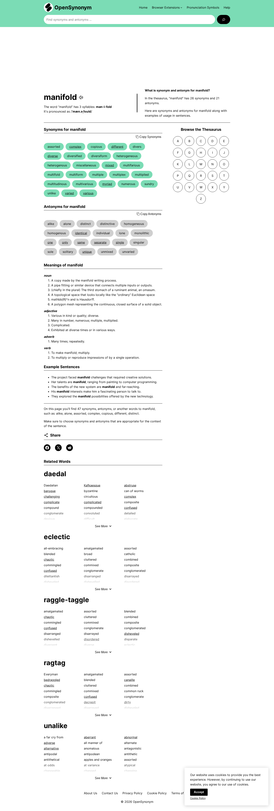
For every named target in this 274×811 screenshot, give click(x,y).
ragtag (54, 663)
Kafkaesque (92, 485)
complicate (51, 502)
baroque (50, 491)
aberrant (90, 737)
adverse (49, 743)
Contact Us (110, 793)
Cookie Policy (157, 793)
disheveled (131, 633)
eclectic (57, 537)
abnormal (130, 737)
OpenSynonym (73, 7)
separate (100, 242)
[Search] (223, 19)
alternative (51, 748)
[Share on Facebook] (47, 447)
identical (81, 233)
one (50, 242)
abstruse (130, 485)
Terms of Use (180, 793)
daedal (55, 474)
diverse (53, 156)
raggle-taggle (66, 600)
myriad (107, 184)
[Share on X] (58, 447)
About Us (90, 793)
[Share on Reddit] (69, 447)
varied (69, 193)
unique (87, 252)
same (81, 242)
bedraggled (52, 680)
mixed (109, 165)
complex (75, 146)
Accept (199, 792)
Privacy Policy (132, 793)
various (88, 193)
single (120, 242)
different (117, 146)
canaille (129, 680)
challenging (52, 496)
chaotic (49, 559)
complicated (92, 502)
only (65, 242)
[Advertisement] (137, 57)
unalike (55, 726)
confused (130, 508)
